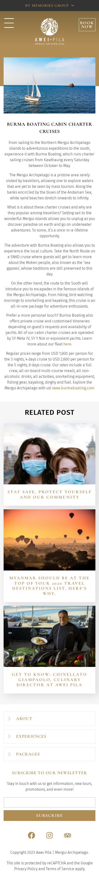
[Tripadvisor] (67, 835)
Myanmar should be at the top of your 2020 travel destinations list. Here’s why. (49, 585)
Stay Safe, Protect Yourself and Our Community (49, 494)
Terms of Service (60, 869)
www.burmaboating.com (73, 388)
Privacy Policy (25, 869)
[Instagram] (49, 835)
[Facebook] (31, 835)
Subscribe (49, 815)
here (67, 344)
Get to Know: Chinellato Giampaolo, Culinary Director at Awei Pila (49, 679)
